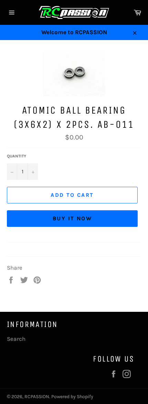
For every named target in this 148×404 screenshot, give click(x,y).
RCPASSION (36, 396)
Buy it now (72, 218)
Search (16, 338)
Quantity (16, 156)
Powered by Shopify (72, 396)
